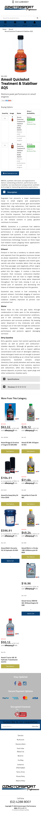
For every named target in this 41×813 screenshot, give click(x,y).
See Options (10, 451)
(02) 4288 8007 (22, 1)
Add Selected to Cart (10, 173)
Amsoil (11, 29)
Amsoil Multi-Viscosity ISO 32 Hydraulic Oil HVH (9, 549)
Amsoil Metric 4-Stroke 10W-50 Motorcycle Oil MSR (30, 550)
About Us (20, 756)
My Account (20, 739)
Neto (27, 810)
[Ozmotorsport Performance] (20, 8)
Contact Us (20, 764)
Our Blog (20, 760)
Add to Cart (10, 561)
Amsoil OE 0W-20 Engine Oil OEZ (30, 443)
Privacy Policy (20, 776)
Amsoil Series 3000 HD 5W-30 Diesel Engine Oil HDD (30, 603)
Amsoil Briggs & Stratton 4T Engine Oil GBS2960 (10, 443)
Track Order (20, 748)
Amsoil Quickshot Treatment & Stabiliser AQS (19, 31)
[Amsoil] (17, 419)
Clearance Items (21, 744)
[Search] (37, 18)
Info (16, 430)
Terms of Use (20, 772)
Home (4, 29)
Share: (4, 101)
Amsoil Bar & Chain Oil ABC (29, 496)
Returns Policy (20, 781)
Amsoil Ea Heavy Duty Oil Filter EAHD (9, 496)
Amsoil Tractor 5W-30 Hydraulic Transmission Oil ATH (9, 659)
